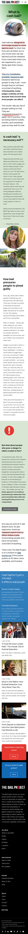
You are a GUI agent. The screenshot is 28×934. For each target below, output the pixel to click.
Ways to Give (6, 881)
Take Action (5, 863)
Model (4, 836)
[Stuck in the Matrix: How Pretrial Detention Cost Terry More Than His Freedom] (14, 679)
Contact (4, 902)
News (4, 848)
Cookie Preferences (13, 924)
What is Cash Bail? (8, 833)
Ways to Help (6, 860)
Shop (3, 884)
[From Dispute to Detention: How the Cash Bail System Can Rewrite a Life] (14, 722)
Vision (4, 896)
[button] (25, 2)
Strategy (4, 842)
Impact (4, 839)
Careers (4, 905)
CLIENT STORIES (6, 641)
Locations (5, 845)
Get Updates (6, 866)
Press (3, 899)
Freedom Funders (7, 878)
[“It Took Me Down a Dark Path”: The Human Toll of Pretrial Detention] (14, 639)
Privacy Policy (4, 922)
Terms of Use (11, 922)
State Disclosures (18, 922)
